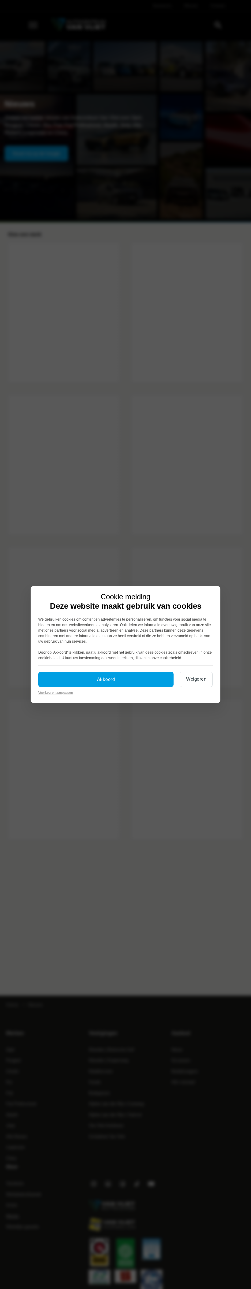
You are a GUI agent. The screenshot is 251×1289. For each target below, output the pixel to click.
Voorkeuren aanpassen (55, 692)
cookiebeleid (49, 658)
